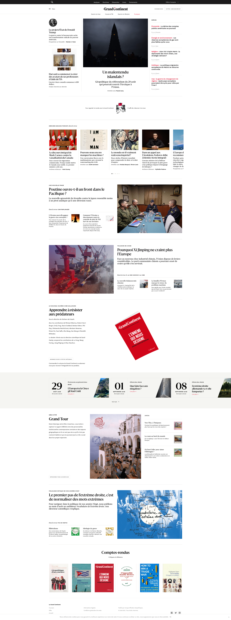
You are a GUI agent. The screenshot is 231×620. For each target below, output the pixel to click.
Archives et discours (55, 169)
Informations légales (90, 608)
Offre (50, 610)
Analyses (97, 2)
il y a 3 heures (156, 32)
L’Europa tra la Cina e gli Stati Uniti (78, 389)
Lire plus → (71, 394)
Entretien (110, 91)
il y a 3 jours (155, 73)
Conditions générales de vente (92, 610)
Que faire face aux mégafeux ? (139, 387)
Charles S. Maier (71, 42)
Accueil (51, 613)
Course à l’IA (109, 14)
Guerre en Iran (95, 14)
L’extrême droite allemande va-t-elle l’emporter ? (201, 389)
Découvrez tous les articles (59, 477)
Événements (133, 2)
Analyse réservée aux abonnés (58, 87)
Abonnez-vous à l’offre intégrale (61, 359)
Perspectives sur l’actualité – (57, 42)
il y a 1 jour (155, 46)
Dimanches (115, 2)
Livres (124, 2)
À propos (137, 14)
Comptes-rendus (116, 552)
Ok (170, 617)
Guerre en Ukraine (124, 14)
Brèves (154, 20)
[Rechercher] (62, 2)
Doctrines (106, 2)
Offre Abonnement (173, 9)
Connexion (158, 9)
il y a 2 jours (155, 59)
